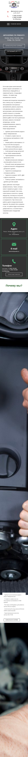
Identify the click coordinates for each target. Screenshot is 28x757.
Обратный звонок (14, 274)
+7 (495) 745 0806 (17, 17)
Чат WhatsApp (17, 19)
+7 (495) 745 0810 (17, 15)
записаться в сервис (14, 45)
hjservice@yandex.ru (14, 251)
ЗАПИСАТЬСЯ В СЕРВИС (11, 619)
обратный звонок (14, 51)
